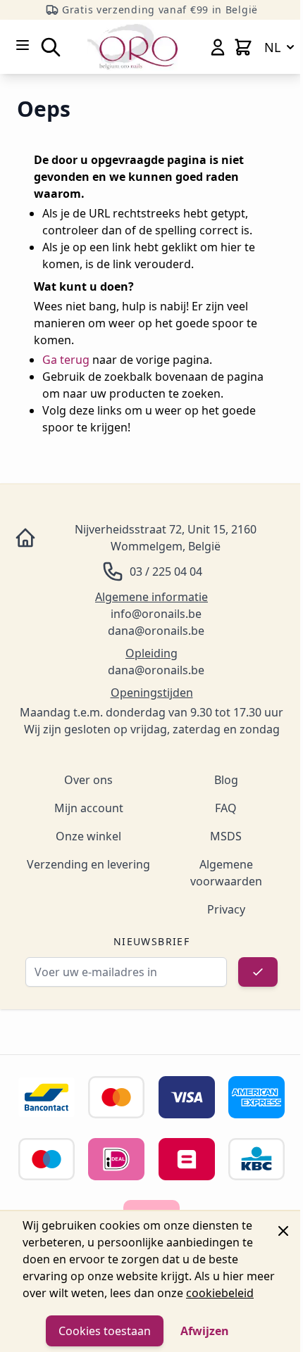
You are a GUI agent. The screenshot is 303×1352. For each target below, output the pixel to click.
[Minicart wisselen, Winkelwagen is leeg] (243, 47)
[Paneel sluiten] (283, 1231)
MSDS (226, 836)
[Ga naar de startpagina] (132, 47)
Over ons (88, 780)
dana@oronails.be (156, 630)
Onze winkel (88, 836)
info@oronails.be (156, 613)
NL (272, 47)
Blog (226, 780)
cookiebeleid (220, 1293)
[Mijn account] (217, 47)
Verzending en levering (88, 864)
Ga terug (65, 359)
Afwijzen (204, 1331)
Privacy (226, 909)
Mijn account (88, 808)
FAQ (226, 808)
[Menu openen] (22, 45)
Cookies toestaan (104, 1331)
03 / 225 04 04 (166, 571)
